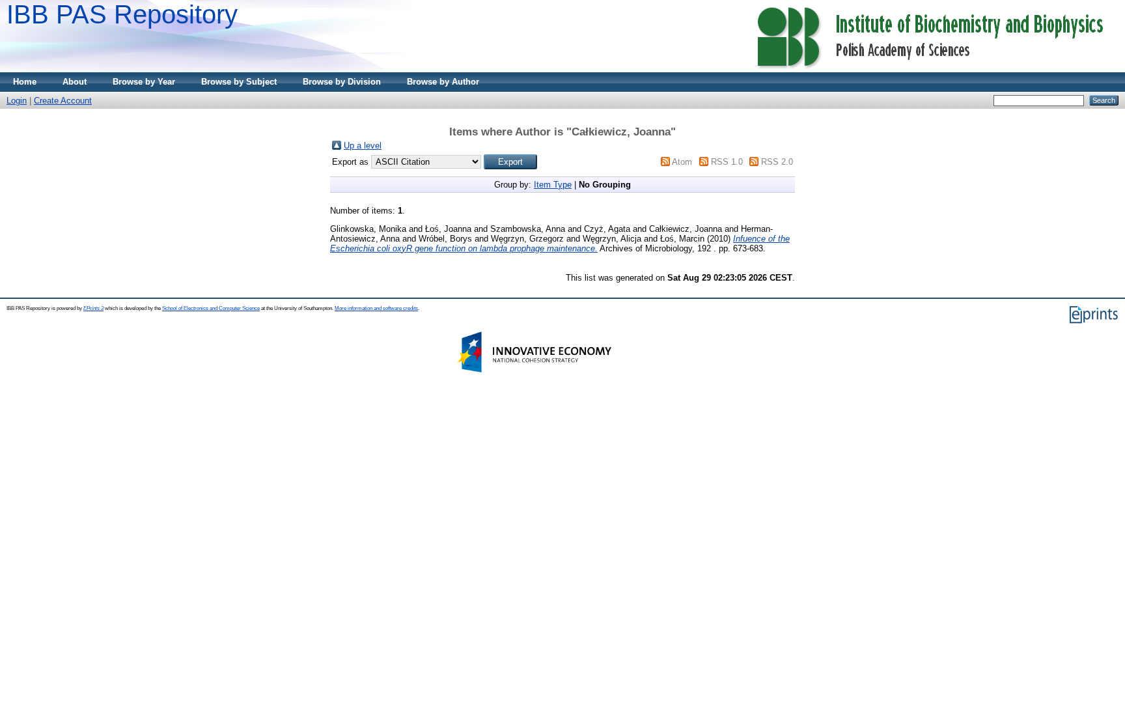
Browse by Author (443, 82)
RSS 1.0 (727, 162)
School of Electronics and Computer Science (211, 308)
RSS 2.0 (777, 162)
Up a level (363, 145)
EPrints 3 (93, 308)
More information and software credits (376, 308)
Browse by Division (342, 82)
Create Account (63, 100)
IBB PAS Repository (122, 14)
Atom (682, 162)
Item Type (553, 184)
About (74, 82)
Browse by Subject (239, 82)
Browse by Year (144, 82)
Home (24, 82)
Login (17, 100)
